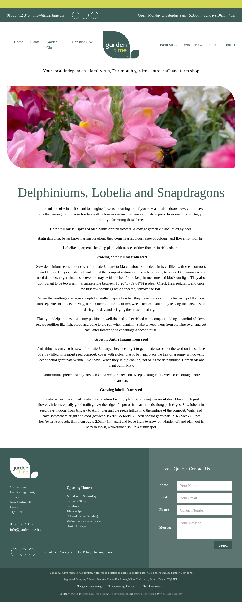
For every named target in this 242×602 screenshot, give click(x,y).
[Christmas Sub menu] (91, 42)
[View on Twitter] (85, 15)
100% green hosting (145, 593)
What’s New (193, 45)
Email (163, 497)
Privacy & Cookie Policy (75, 552)
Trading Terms (102, 552)
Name (163, 485)
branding (88, 593)
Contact (229, 45)
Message (165, 527)
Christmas (79, 42)
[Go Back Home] (121, 45)
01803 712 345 (18, 15)
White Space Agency (171, 593)
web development (118, 593)
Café (212, 45)
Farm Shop (168, 45)
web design (101, 593)
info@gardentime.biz (48, 15)
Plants (34, 42)
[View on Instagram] (94, 15)
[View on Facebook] (75, 15)
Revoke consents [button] (152, 586)
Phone (164, 509)
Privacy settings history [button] (121, 586)
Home (18, 42)
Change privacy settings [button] (90, 586)
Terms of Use (49, 552)
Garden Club (51, 45)
